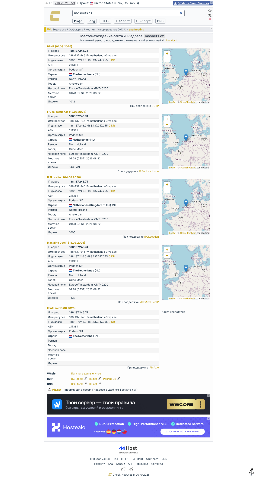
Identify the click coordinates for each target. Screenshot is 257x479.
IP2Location (151, 236)
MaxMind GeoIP (149, 302)
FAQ (110, 463)
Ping (115, 458)
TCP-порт (137, 458)
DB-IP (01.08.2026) (59, 46)
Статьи (120, 463)
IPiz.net (56, 389)
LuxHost (171, 40)
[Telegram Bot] (130, 469)
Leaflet (172, 102)
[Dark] (210, 10)
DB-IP (155, 105)
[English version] (209, 18)
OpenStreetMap (188, 102)
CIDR (112, 60)
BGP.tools (77, 378)
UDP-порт (152, 458)
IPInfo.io (154, 367)
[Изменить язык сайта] (210, 15)
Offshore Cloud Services (193, 3)
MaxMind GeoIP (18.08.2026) (66, 242)
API (130, 463)
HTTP (124, 458)
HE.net (93, 378)
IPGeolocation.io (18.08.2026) (66, 111)
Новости (99, 463)
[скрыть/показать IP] (46, 3)
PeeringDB (110, 378)
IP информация (100, 458)
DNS (164, 458)
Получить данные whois (86, 373)
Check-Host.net (122, 474)
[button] (186, 72)
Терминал (141, 463)
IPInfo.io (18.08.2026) (61, 308)
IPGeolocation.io (149, 171)
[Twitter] (123, 469)
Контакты (157, 463)
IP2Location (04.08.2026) (64, 177)
